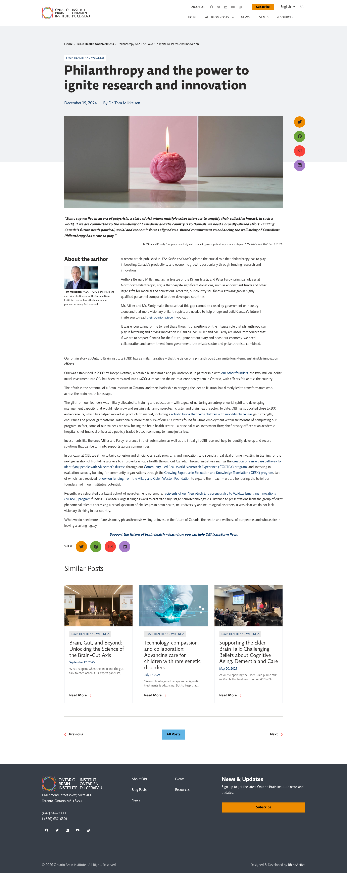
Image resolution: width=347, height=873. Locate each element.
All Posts (173, 734)
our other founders (234, 373)
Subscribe (263, 7)
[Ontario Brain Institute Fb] (211, 7)
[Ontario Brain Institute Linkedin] (226, 7)
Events (263, 17)
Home (192, 17)
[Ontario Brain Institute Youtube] (233, 7)
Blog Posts (139, 790)
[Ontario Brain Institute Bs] (247, 7)
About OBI (198, 7)
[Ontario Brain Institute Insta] (240, 7)
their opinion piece (159, 318)
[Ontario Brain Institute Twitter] (218, 7)
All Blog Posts (217, 17)
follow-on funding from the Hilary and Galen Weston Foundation (144, 479)
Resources (285, 17)
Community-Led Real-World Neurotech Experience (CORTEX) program (195, 467)
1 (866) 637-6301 (54, 819)
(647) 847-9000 (54, 813)
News (245, 17)
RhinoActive (296, 865)
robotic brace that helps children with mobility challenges (211, 414)
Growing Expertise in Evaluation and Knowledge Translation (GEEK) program (218, 473)
